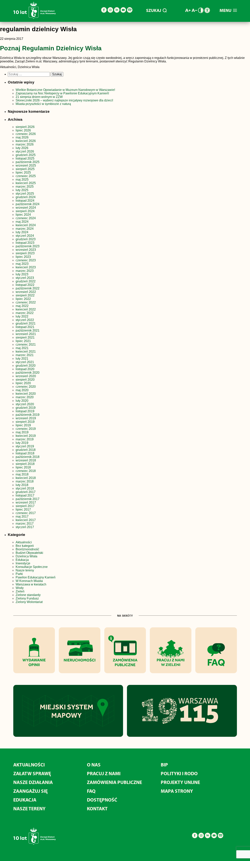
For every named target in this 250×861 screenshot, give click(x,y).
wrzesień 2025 (26, 165)
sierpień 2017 (25, 506)
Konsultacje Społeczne (32, 566)
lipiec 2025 (23, 172)
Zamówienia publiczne (114, 782)
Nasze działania (33, 782)
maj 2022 (22, 306)
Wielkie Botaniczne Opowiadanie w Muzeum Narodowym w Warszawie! (65, 89)
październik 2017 (27, 499)
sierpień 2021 (25, 337)
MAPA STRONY (177, 791)
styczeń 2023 (25, 277)
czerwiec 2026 (26, 134)
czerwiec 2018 (26, 471)
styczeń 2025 (25, 193)
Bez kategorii (25, 545)
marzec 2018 (25, 481)
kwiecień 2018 (26, 478)
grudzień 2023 (26, 239)
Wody (20, 588)
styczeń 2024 (25, 235)
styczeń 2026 (25, 151)
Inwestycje (23, 563)
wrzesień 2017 (26, 502)
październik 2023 (27, 246)
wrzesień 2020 (26, 376)
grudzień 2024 (26, 197)
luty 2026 (22, 148)
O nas (94, 765)
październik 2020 (27, 372)
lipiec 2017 (23, 509)
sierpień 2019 (25, 421)
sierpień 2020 (25, 379)
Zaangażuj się (30, 791)
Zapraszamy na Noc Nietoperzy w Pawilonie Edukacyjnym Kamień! (63, 93)
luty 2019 (22, 442)
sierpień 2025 (25, 169)
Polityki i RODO (179, 773)
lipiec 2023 (23, 256)
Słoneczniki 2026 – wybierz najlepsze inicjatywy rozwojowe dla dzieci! (64, 100)
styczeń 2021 (25, 362)
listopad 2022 (25, 284)
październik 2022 (27, 288)
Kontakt (97, 808)
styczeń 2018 (25, 488)
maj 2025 (22, 179)
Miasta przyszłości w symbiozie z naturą (43, 104)
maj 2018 (22, 474)
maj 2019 (22, 432)
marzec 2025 (25, 186)
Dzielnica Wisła (26, 556)
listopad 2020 (25, 369)
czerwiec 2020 (26, 386)
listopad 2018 (25, 453)
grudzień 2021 (26, 323)
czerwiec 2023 (26, 260)
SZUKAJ (153, 10)
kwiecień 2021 (26, 351)
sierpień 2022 (25, 295)
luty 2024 (22, 232)
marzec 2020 (25, 397)
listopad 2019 (25, 411)
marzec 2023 (25, 270)
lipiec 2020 (23, 383)
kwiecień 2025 (26, 183)
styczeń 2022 (25, 320)
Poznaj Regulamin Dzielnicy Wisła (51, 48)
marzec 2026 (25, 144)
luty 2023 (22, 274)
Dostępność (102, 800)
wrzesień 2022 (26, 292)
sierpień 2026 (25, 127)
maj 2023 (22, 263)
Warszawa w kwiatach (31, 584)
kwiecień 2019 (26, 435)
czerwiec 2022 (26, 302)
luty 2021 (22, 358)
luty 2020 (22, 400)
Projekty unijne (180, 782)
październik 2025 (27, 162)
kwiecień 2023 (26, 267)
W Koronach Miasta (29, 581)
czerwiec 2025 (26, 176)
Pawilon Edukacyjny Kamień (35, 577)
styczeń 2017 (25, 527)
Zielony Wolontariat (29, 602)
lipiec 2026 (23, 130)
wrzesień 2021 (26, 334)
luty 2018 (22, 485)
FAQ (91, 791)
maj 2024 (22, 221)
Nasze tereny (25, 570)
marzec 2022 (25, 313)
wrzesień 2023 (26, 249)
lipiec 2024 (23, 214)
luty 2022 (22, 316)
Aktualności (24, 542)
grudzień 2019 (26, 407)
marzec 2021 (25, 355)
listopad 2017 (25, 495)
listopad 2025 (25, 158)
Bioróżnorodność (27, 549)
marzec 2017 (25, 523)
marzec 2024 (25, 228)
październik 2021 (27, 330)
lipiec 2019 (23, 425)
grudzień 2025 (26, 155)
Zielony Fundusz (27, 598)
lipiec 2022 (23, 299)
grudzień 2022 (26, 281)
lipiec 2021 (23, 341)
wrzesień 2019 (26, 418)
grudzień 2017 (26, 492)
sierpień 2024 (25, 211)
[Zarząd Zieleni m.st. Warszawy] (34, 18)
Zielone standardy (28, 595)
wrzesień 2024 (26, 207)
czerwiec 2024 (26, 218)
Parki (19, 573)
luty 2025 (22, 190)
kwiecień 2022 (26, 309)
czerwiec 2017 (26, 513)
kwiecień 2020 (26, 393)
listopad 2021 (25, 327)
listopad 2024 (25, 200)
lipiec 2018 (23, 467)
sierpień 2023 (25, 253)
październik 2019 (27, 414)
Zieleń (20, 591)
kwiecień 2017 (26, 520)
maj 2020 (22, 390)
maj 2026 (22, 137)
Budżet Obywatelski (29, 552)
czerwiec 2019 (26, 428)
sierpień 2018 (25, 464)
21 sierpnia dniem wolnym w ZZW (39, 96)
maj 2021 (22, 348)
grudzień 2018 (26, 449)
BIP (164, 765)
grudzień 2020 (26, 365)
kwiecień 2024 (26, 225)
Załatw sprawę (32, 773)
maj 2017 (22, 516)
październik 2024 (27, 204)
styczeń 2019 (25, 446)
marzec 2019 (25, 439)
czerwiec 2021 (26, 344)
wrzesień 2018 (26, 460)
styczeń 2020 (25, 404)
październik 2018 (27, 456)
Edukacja (22, 559)
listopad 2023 (25, 242)
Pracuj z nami (104, 773)
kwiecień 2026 (26, 141)
